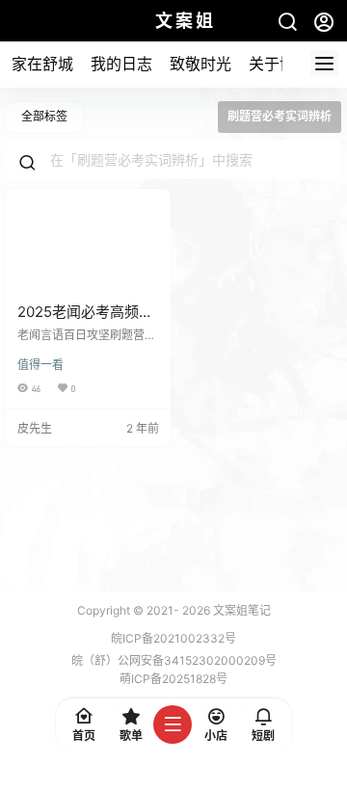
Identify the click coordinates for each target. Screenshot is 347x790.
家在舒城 (42, 63)
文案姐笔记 (240, 610)
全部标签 (44, 116)
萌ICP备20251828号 (173, 679)
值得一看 (40, 364)
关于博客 (279, 63)
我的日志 (121, 63)
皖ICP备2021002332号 (173, 638)
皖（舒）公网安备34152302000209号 (174, 660)
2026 (196, 610)
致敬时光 (200, 63)
